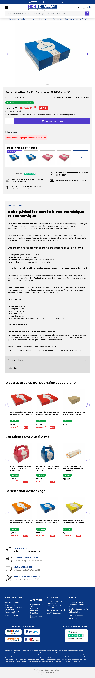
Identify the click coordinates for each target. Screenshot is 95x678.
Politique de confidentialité (75, 612)
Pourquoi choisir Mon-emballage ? (14, 608)
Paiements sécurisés (34, 609)
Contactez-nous (50, 2)
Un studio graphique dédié (26, 579)
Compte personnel (34, 613)
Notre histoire (10, 605)
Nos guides (62, 2)
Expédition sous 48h (36, 605)
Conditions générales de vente (79, 605)
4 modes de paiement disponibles (29, 561)
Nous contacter (11, 615)
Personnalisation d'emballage (12, 612)
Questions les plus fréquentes (54, 602)
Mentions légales (76, 602)
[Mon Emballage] (42, 8)
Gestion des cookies (46, 672)
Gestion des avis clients (78, 609)
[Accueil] (5, 19)
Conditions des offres (36, 616)
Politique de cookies (77, 615)
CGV (32, 675)
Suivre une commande (56, 610)
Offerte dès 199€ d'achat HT (27, 570)
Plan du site (74, 618)
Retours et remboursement (54, 613)
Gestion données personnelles (46, 670)
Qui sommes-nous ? (13, 602)
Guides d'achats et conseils (54, 606)
